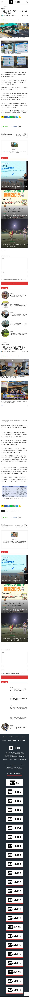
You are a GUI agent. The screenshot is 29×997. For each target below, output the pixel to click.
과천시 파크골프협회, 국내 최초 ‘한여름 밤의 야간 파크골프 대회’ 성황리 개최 (14, 245)
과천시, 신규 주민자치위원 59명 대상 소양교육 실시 (14, 187)
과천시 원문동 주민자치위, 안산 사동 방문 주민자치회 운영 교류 (22, 135)
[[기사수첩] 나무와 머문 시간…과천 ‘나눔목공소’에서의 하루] (5, 295)
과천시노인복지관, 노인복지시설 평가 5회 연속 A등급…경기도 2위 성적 (18, 324)
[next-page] (4, 250)
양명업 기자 (7, 15)
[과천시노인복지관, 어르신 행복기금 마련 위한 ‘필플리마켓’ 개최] (14, 204)
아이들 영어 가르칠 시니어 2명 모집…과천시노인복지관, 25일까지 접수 (19, 305)
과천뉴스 (14, 184)
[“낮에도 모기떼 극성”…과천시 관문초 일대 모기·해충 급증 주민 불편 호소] (5, 333)
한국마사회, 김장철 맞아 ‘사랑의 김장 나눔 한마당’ (7, 135)
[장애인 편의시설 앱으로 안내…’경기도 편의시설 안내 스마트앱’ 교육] (5, 314)
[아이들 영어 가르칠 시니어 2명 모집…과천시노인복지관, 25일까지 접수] (5, 305)
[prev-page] (2, 250)
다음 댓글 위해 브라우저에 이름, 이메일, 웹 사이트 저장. (14, 279)
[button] (2, 2)
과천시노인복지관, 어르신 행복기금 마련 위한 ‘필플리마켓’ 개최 (14, 216)
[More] (20, 20)
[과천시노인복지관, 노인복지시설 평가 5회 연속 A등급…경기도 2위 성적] (5, 324)
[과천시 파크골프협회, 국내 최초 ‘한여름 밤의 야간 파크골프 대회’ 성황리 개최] (14, 233)
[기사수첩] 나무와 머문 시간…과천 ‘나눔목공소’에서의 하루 (18, 295)
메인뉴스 (5, 6)
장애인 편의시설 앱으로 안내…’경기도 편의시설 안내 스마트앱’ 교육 (18, 314)
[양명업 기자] (2, 15)
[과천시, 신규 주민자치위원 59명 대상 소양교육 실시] (14, 175)
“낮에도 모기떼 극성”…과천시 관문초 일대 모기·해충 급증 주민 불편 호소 (18, 334)
